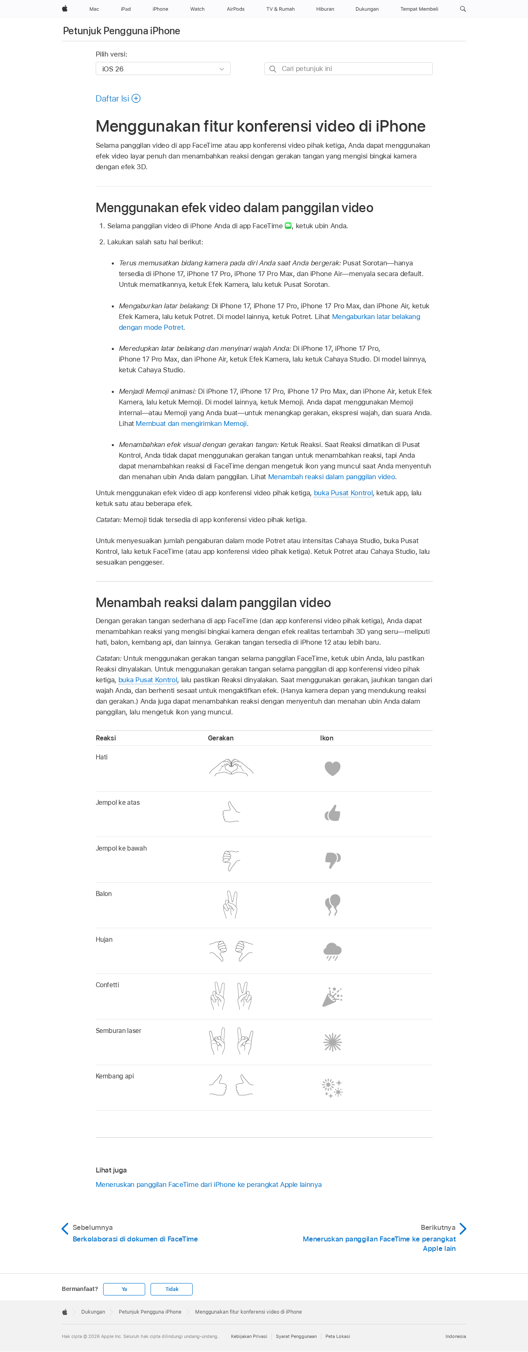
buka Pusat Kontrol (343, 493)
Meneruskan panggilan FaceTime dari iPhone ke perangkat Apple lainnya (209, 1184)
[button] (463, 9)
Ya (124, 1289)
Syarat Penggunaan (296, 1336)
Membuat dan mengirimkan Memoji (191, 423)
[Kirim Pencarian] (273, 69)
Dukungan (93, 1312)
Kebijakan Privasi (249, 1336)
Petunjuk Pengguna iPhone (122, 31)
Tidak (172, 1289)
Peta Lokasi (337, 1336)
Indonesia (456, 1336)
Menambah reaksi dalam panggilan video (331, 477)
